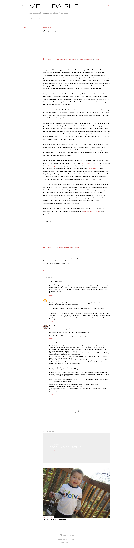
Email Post (51, 270)
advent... (49, 31)
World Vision (85, 163)
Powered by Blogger (68, 535)
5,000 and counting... (66, 447)
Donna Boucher (54, 326)
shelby (51, 300)
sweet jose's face (93, 168)
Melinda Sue (53, 6)
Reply (51, 296)
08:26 (62, 326)
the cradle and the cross (91, 211)
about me (37, 18)
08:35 (60, 281)
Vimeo (97, 59)
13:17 (55, 300)
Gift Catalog (51, 166)
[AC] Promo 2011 (49, 247)
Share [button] (24, 28)
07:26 (67, 343)
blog (31, 18)
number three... (55, 520)
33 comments (52, 523)
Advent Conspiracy (86, 59)
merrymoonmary (72, 539)
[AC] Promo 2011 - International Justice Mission (59, 59)
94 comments (58, 451)
